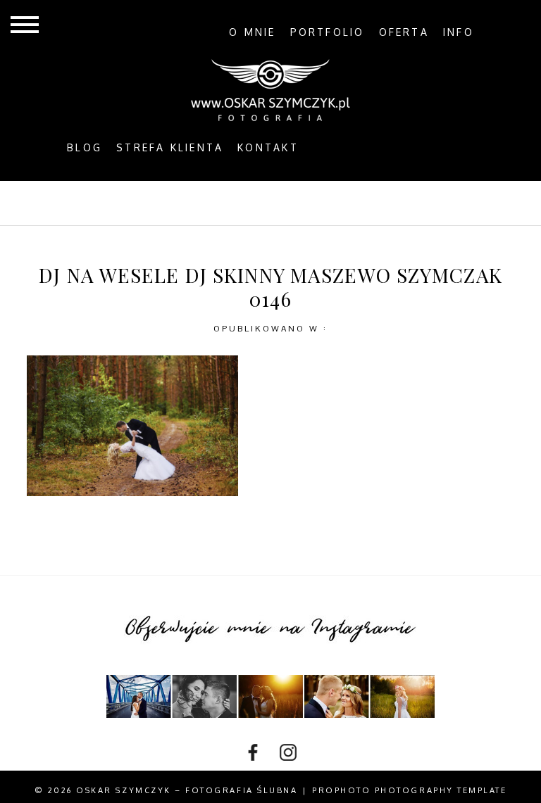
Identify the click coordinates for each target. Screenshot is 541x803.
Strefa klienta (169, 147)
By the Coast (204, 202)
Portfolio (327, 32)
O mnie (252, 32)
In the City (306, 202)
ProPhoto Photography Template (409, 790)
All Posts (105, 202)
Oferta (404, 32)
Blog (84, 147)
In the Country (415, 202)
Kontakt (268, 147)
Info (458, 32)
